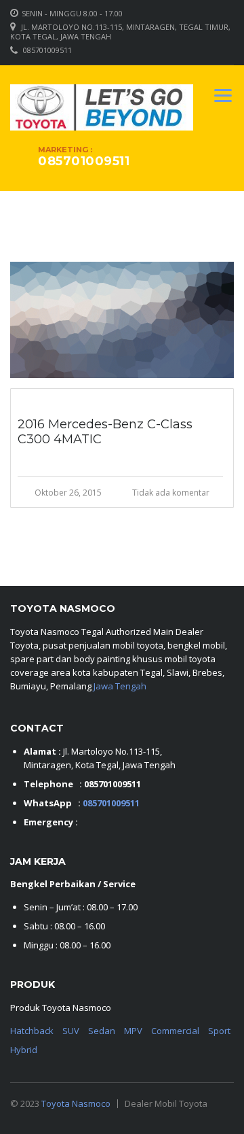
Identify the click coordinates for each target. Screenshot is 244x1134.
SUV (70, 1031)
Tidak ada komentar (170, 492)
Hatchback (32, 1031)
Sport (219, 1031)
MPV (133, 1031)
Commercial (175, 1031)
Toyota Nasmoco (75, 1103)
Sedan (101, 1031)
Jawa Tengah (120, 686)
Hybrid (23, 1050)
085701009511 (47, 50)
